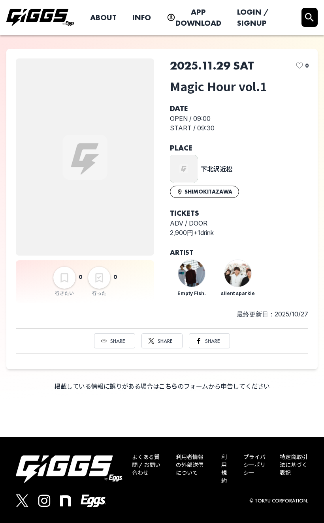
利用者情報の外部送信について (189, 464)
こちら (168, 386)
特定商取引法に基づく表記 (293, 464)
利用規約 (224, 468)
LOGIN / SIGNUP (253, 17)
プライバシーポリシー (254, 464)
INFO (141, 17)
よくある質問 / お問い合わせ (146, 464)
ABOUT (103, 17)
